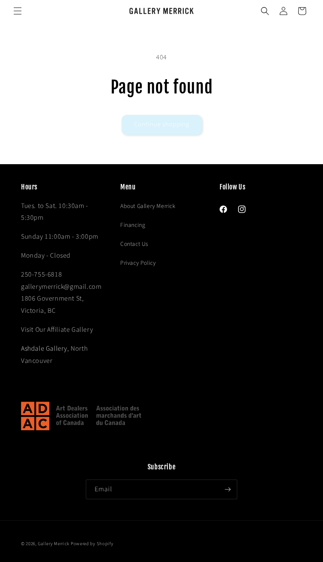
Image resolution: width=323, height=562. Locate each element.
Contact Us (134, 244)
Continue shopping (161, 124)
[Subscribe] (227, 489)
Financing (132, 225)
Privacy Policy (138, 263)
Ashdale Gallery (44, 348)
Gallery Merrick (54, 544)
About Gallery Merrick (148, 206)
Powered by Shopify (92, 544)
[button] (17, 11)
